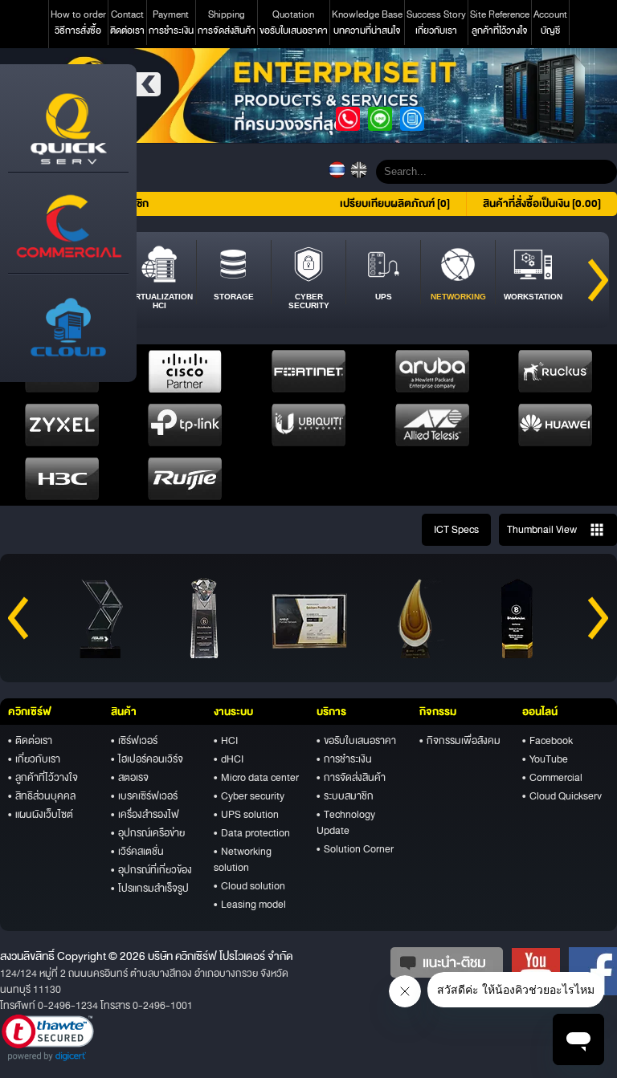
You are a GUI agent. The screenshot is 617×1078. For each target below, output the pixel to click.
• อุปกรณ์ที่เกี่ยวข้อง (151, 870)
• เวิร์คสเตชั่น (137, 852)
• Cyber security (249, 796)
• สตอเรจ (130, 778)
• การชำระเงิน (344, 759)
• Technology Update (346, 823)
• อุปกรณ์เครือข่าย (148, 833)
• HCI (226, 741)
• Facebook (547, 741)
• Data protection (252, 833)
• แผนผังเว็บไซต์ (40, 815)
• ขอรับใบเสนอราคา (356, 741)
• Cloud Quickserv (562, 796)
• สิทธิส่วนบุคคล (42, 796)
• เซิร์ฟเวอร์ (134, 741)
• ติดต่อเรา (30, 741)
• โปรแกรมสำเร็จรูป (150, 889)
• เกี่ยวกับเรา (34, 759)
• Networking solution (243, 860)
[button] (48, 1038)
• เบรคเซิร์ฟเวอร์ (144, 796)
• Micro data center (256, 778)
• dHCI (228, 759)
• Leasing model (250, 905)
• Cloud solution (249, 886)
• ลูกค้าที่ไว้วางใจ (43, 778)
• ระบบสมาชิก (345, 796)
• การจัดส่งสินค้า (351, 778)
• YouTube (545, 759)
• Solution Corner (355, 849)
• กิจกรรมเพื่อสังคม (460, 741)
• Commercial (552, 778)
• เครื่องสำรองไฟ (145, 815)
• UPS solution (246, 815)
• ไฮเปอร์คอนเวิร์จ (147, 759)
